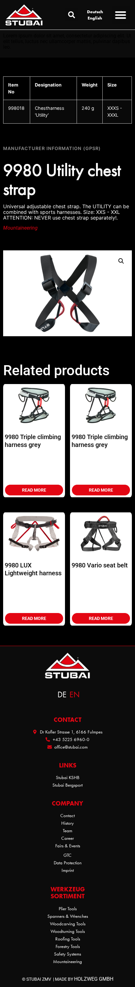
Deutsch (95, 11)
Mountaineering (20, 228)
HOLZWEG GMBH (93, 979)
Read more (34, 490)
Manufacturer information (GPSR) (52, 148)
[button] (71, 14)
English (95, 18)
